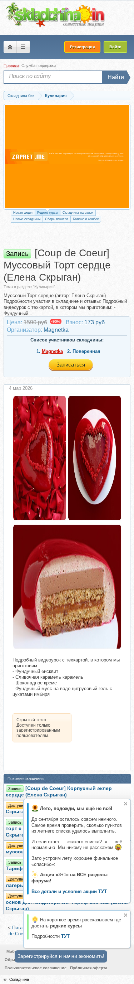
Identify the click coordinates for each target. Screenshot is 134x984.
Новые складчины (26, 219)
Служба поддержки (38, 65)
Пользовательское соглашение (35, 968)
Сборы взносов (56, 219)
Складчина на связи (78, 212)
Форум (10, 47)
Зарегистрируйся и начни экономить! (61, 956)
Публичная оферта (88, 968)
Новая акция (23, 212)
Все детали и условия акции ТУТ (69, 891)
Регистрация (82, 47)
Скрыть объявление (125, 803)
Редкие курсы (47, 212)
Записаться (70, 365)
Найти (116, 77)
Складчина (19, 979)
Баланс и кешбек (86, 219)
